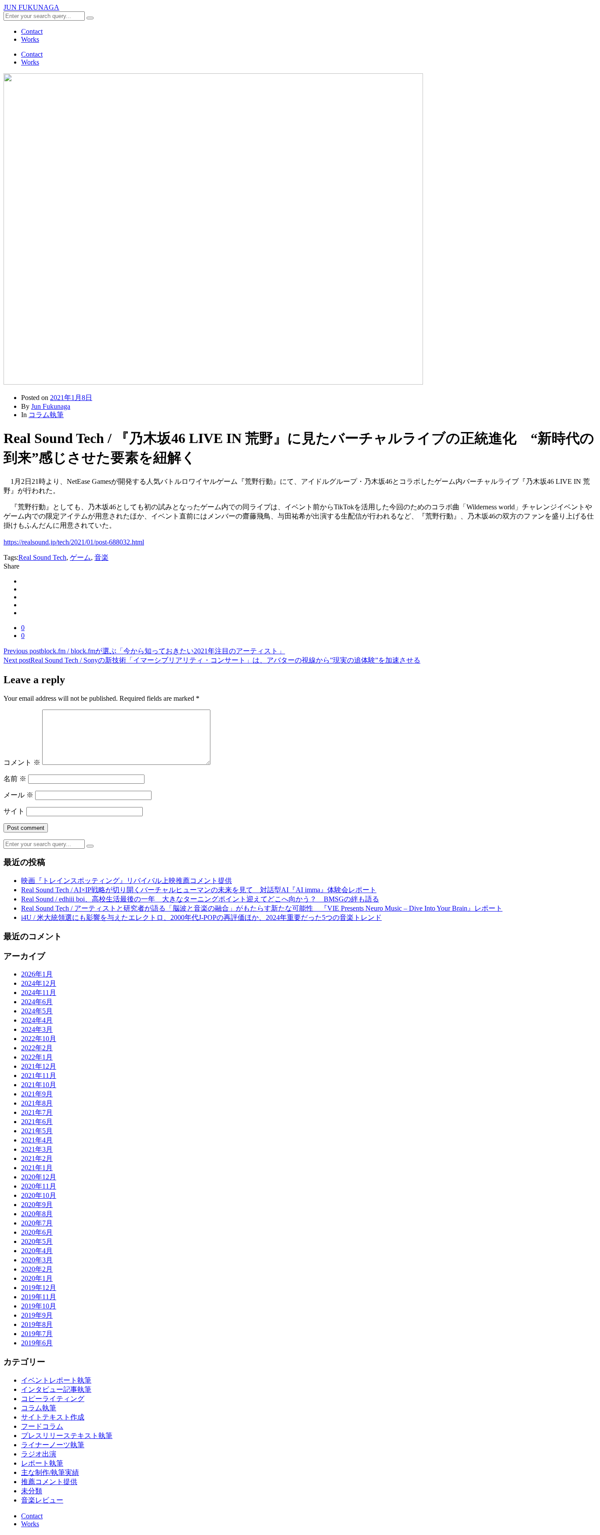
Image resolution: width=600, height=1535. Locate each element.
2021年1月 (37, 1167)
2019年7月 (37, 1333)
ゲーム (80, 557)
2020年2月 (37, 1269)
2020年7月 (37, 1223)
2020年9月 (37, 1204)
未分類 (31, 1491)
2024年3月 (37, 1029)
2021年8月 (37, 1103)
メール (18, 795)
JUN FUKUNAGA (31, 7)
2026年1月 (37, 974)
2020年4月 (37, 1250)
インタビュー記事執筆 (56, 1389)
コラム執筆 (46, 414)
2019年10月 (38, 1306)
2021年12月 (38, 1066)
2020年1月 (37, 1278)
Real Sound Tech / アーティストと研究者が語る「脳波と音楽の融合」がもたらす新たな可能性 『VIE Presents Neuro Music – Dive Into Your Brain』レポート (261, 908)
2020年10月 (38, 1195)
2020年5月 (37, 1241)
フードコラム (42, 1426)
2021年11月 (38, 1075)
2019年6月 (37, 1343)
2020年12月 (38, 1177)
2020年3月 (37, 1260)
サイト (14, 811)
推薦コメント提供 (49, 1481)
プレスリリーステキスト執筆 (66, 1435)
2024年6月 (37, 1001)
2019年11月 (38, 1297)
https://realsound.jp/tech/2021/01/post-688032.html (74, 542)
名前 (15, 778)
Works (30, 39)
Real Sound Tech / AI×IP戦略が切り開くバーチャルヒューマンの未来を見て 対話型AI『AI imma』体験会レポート (198, 890)
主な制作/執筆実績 (50, 1472)
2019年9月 (37, 1315)
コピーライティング (52, 1398)
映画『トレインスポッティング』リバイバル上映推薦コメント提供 (126, 880)
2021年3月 (37, 1149)
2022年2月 (37, 1048)
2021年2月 (37, 1158)
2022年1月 (37, 1057)
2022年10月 (38, 1038)
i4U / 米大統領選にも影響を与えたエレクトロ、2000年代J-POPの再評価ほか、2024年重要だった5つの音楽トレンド (201, 917)
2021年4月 (37, 1140)
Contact (32, 31)
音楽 (101, 557)
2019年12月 (38, 1287)
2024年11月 (38, 992)
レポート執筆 (42, 1463)
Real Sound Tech (42, 557)
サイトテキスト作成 (52, 1417)
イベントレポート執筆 (56, 1380)
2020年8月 (37, 1214)
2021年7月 (37, 1112)
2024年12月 (38, 983)
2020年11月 (38, 1186)
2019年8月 (37, 1324)
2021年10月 (38, 1084)
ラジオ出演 (38, 1454)
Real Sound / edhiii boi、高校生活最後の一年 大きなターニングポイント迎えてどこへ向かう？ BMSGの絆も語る (200, 899)
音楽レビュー (42, 1500)
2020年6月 (37, 1232)
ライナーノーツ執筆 (52, 1445)
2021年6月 (37, 1121)
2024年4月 (37, 1020)
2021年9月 (37, 1094)
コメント (22, 762)
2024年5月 (37, 1011)
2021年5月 (37, 1131)
